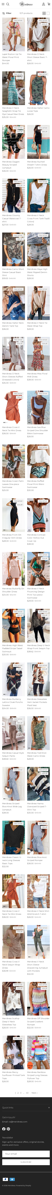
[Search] (9, 4)
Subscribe (26, 1162)
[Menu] (3, 4)
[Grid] (44, 13)
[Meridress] (26, 4)
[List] (48, 13)
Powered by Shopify (23, 1185)
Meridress (11, 1185)
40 (27, 1093)
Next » (34, 1093)
